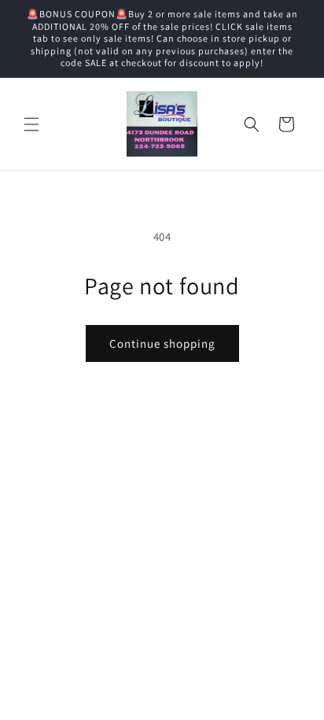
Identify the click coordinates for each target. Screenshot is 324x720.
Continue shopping (162, 343)
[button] (31, 124)
